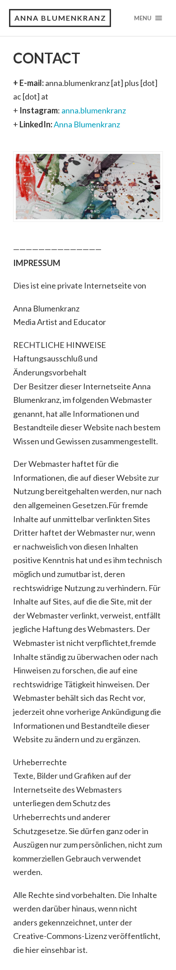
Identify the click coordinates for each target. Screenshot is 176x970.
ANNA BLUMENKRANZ (60, 18)
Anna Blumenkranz (87, 124)
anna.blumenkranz (93, 110)
